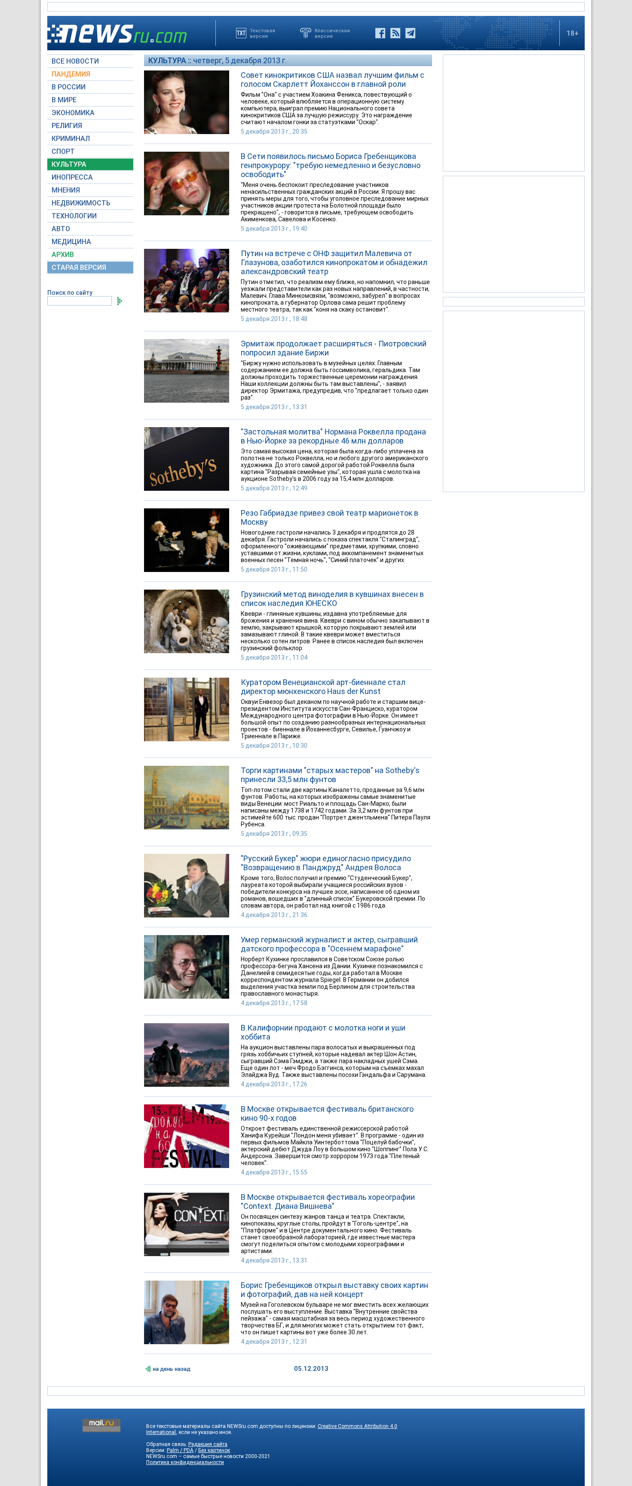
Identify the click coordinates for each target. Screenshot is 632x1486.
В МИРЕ (64, 100)
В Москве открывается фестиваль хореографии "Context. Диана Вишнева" (328, 1201)
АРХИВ (63, 255)
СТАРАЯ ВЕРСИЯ (79, 267)
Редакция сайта (207, 1444)
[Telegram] (410, 33)
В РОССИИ (69, 87)
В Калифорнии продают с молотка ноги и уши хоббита (323, 1032)
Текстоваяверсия (262, 33)
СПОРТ (63, 151)
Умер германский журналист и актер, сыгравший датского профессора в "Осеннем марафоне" (329, 944)
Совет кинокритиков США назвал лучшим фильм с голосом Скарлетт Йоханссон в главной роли (332, 79)
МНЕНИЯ (66, 190)
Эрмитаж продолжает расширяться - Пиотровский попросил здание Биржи (333, 348)
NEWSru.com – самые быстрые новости (195, 1456)
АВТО (61, 229)
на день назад (171, 1369)
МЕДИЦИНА (71, 242)
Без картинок (214, 1450)
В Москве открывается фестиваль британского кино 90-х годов (327, 1113)
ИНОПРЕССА (72, 177)
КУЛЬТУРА (69, 164)
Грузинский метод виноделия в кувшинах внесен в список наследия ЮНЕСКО (332, 599)
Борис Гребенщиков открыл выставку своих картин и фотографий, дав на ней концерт (334, 1290)
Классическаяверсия (332, 33)
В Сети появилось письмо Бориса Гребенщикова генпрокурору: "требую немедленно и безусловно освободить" (330, 165)
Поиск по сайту (69, 292)
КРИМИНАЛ (71, 139)
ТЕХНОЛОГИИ (74, 216)
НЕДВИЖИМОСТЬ (81, 203)
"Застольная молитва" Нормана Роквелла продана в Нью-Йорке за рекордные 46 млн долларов (333, 436)
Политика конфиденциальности (185, 1462)
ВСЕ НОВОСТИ (75, 61)
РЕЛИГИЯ (67, 126)
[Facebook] (380, 33)
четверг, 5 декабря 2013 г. (240, 60)
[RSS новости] (395, 33)
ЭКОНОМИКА (73, 113)
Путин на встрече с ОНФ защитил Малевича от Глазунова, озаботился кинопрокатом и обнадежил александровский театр (334, 262)
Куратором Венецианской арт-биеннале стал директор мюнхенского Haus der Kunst (323, 687)
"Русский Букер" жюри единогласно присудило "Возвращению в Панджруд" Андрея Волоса (326, 863)
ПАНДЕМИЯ (71, 74)
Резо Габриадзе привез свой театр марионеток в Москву (329, 517)
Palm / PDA (180, 1450)
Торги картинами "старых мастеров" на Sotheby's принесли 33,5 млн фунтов (330, 775)
